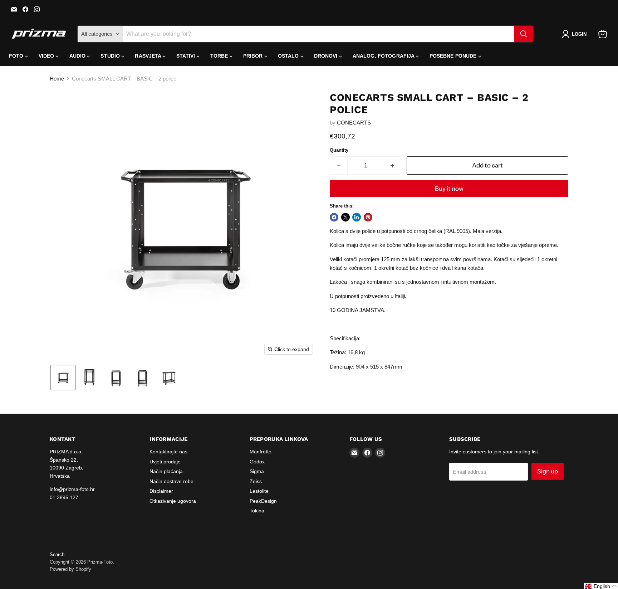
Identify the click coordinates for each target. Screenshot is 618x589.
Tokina (257, 510)
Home (57, 79)
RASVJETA (148, 56)
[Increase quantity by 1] (393, 165)
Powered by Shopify (70, 569)
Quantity (339, 150)
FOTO (17, 56)
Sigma (257, 471)
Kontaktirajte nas (168, 451)
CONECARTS (354, 123)
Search (57, 554)
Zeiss (256, 481)
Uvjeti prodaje (165, 461)
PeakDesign (263, 501)
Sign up (547, 471)
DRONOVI (326, 56)
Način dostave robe (171, 481)
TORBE (220, 56)
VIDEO (47, 56)
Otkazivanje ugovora (172, 501)
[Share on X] (345, 217)
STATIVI (186, 56)
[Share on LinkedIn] (356, 217)
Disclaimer (161, 491)
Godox (257, 461)
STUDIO (110, 56)
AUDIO (78, 56)
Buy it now (449, 188)
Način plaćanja (166, 471)
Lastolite (259, 491)
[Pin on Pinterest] (368, 217)
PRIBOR (253, 56)
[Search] (523, 34)
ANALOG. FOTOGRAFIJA (384, 56)
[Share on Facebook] (334, 217)
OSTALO (289, 56)
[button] (575, 34)
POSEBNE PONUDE (454, 56)
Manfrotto (260, 451)
